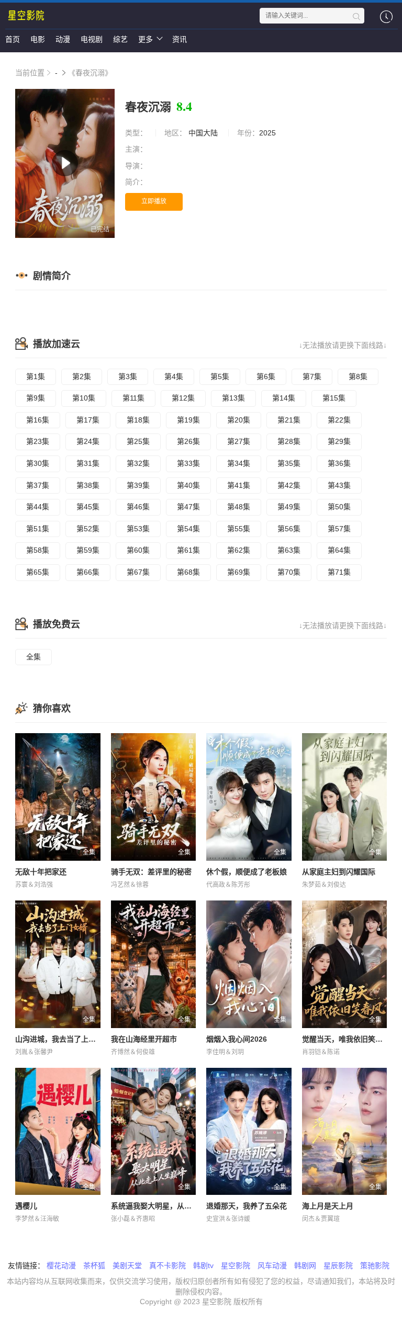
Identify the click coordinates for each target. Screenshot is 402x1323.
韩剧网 (305, 1265)
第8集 (358, 376)
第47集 (188, 507)
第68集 (188, 572)
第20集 (238, 420)
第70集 (288, 572)
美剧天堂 (127, 1265)
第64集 (339, 550)
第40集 (188, 485)
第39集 (138, 485)
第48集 (238, 507)
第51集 (37, 528)
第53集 (138, 528)
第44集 (37, 507)
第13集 (233, 398)
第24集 (87, 441)
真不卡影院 (167, 1265)
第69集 (238, 572)
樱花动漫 (61, 1265)
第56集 (288, 528)
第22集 (339, 420)
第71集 (339, 572)
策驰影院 (374, 1265)
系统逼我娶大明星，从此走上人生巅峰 (173, 1206)
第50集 (339, 507)
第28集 (288, 441)
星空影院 (235, 1265)
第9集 (35, 398)
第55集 (238, 528)
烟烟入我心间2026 (236, 1039)
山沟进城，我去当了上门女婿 (62, 1039)
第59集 (87, 550)
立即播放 (153, 201)
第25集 (138, 441)
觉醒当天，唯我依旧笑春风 (346, 1039)
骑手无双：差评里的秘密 (151, 872)
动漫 (62, 39)
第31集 (87, 463)
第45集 (87, 507)
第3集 (127, 376)
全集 (33, 657)
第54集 (188, 528)
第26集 (188, 441)
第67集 (138, 572)
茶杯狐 (94, 1265)
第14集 (283, 398)
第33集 (188, 463)
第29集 (339, 441)
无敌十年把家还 (40, 872)
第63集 (288, 550)
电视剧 (92, 39)
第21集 (288, 420)
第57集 (339, 528)
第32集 (138, 463)
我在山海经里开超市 (144, 1039)
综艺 (120, 39)
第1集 (35, 376)
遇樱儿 (26, 1206)
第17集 (87, 420)
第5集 (219, 376)
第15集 (333, 398)
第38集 (87, 485)
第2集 (81, 376)
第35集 (288, 463)
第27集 (238, 441)
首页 (12, 39)
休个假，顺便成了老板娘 (246, 872)
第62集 (238, 550)
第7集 (312, 376)
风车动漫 (272, 1265)
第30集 (37, 463)
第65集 (37, 572)
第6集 (265, 376)
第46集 (138, 507)
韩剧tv (203, 1265)
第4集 (173, 376)
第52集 (87, 528)
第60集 (138, 550)
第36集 (339, 463)
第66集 (87, 572)
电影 (37, 39)
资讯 (179, 39)
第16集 (37, 420)
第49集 (288, 507)
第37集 (37, 485)
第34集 (238, 463)
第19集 (188, 420)
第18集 (138, 420)
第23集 (37, 441)
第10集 (83, 398)
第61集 (188, 550)
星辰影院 (338, 1265)
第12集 (183, 398)
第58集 (37, 550)
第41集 (238, 485)
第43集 (339, 485)
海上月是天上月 (327, 1206)
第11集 (133, 398)
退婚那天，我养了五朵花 (246, 1206)
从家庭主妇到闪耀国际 (338, 872)
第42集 (288, 485)
